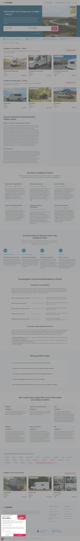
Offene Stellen (24, 538)
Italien (68, 460)
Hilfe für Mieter (52, 521)
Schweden (70, 457)
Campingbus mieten (70, 82)
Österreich (52, 460)
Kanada (7, 457)
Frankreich (56, 457)
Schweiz (7, 460)
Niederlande (35, 460)
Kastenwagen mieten (70, 473)
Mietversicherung (68, 514)
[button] (2, 539)
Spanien (14, 457)
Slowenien (44, 460)
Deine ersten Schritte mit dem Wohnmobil (54, 514)
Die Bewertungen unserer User (54, 518)
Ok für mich (19, 535)
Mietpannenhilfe (67, 516)
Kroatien (37, 457)
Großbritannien (46, 457)
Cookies (40, 538)
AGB (30, 538)
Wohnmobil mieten (70, 50)
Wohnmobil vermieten (60, 2)
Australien (61, 460)
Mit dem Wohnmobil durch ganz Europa (44, 462)
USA (63, 457)
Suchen (54, 28)
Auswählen (7, 535)
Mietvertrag (66, 511)
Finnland (14, 460)
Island (21, 460)
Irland (15, 462)
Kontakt (18, 538)
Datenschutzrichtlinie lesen (6, 531)
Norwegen (30, 462)
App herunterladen (48, 2)
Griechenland (29, 457)
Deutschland (8, 462)
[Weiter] (25, 62)
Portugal (22, 462)
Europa (28, 460)
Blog (14, 538)
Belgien (21, 457)
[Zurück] (4, 62)
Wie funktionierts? (53, 509)
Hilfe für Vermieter (68, 518)
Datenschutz (34, 538)
